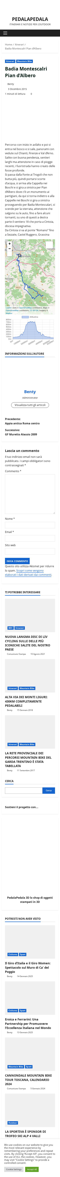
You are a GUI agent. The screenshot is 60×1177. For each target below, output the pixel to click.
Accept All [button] (32, 1169)
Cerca (9, 781)
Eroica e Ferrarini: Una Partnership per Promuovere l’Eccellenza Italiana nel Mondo (28, 1023)
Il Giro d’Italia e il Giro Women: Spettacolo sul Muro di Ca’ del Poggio (27, 967)
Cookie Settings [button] (14, 1169)
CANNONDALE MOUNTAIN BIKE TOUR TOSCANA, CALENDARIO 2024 (28, 1079)
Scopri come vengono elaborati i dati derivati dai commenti (28, 573)
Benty (11, 84)
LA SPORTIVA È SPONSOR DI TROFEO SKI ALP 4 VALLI (25, 1134)
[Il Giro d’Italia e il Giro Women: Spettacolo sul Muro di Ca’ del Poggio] (30, 942)
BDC (10, 628)
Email (9, 532)
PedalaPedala (30, 19)
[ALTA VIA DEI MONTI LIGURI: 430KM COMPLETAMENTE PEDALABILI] (30, 676)
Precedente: (22, 421)
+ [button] (9, 244)
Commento (13, 471)
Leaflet (8, 307)
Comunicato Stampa (16, 654)
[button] (5, 33)
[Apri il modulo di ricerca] (54, 33)
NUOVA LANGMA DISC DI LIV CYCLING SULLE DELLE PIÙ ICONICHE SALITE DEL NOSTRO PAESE (27, 643)
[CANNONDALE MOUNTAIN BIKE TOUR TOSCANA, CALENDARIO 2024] (30, 1054)
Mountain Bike (24, 61)
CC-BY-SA (34, 310)
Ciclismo (12, 954)
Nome (10, 519)
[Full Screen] (9, 253)
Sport (23, 954)
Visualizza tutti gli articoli (30, 405)
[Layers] (49, 245)
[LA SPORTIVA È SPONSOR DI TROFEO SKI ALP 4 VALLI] (30, 1110)
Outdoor (12, 1122)
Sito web (10, 545)
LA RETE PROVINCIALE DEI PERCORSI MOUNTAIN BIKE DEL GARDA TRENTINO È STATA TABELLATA (28, 759)
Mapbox (9, 313)
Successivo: (21, 432)
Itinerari (10, 61)
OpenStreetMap (25, 307)
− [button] (9, 249)
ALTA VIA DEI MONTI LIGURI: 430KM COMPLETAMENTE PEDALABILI (26, 701)
